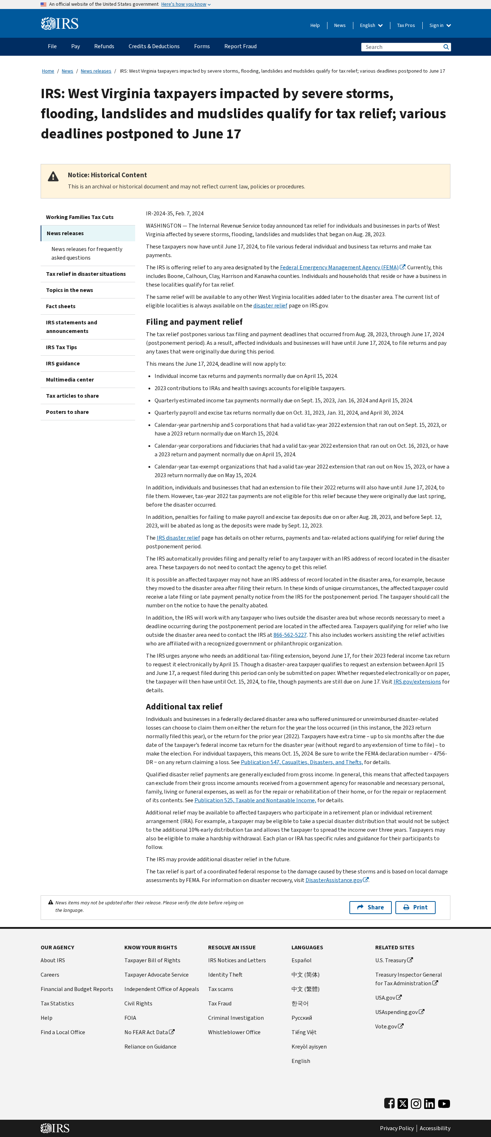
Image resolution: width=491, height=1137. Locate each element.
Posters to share (67, 412)
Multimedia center (70, 379)
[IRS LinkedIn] (429, 1102)
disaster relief (270, 305)
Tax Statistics (57, 1003)
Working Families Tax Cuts (80, 217)
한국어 (300, 1003)
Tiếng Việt (304, 1032)
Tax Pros (406, 25)
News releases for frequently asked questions (86, 253)
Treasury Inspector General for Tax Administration (408, 979)
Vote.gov (386, 1026)
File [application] (52, 46)
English (368, 25)
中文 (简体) (306, 974)
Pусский (302, 1018)
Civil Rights (138, 1003)
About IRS (53, 960)
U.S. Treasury (390, 960)
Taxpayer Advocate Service (156, 974)
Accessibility (435, 1128)
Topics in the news (69, 290)
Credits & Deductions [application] (154, 46)
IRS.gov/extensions (417, 681)
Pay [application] (75, 46)
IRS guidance (63, 363)
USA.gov (385, 997)
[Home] (59, 20)
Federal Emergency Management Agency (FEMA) (339, 267)
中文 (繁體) (306, 989)
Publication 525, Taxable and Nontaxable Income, (255, 800)
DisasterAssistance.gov (334, 880)
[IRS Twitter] (403, 1102)
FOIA (130, 1018)
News (340, 25)
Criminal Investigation (236, 1018)
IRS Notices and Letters (237, 960)
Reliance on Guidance (150, 1046)
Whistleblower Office (234, 1032)
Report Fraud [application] (240, 46)
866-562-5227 (290, 635)
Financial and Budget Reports (77, 989)
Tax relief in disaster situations (86, 274)
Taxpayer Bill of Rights (152, 960)
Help (315, 25)
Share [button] (376, 907)
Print (420, 907)
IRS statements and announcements (71, 327)
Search (445, 46)
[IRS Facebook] (389, 1102)
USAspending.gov (396, 1012)
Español (302, 960)
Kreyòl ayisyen (309, 1046)
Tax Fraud (219, 1003)
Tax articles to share (72, 395)
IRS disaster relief (178, 538)
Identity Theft (225, 974)
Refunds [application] (104, 46)
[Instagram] (416, 1102)
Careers (50, 974)
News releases (96, 71)
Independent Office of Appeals (161, 989)
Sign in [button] (437, 25)
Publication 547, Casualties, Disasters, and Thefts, (302, 762)
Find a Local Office (63, 1032)
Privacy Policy (397, 1128)
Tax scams (220, 989)
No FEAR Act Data (146, 1032)
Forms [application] (202, 46)
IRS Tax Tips (61, 347)
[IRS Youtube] (444, 1102)
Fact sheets (60, 306)
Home (48, 71)
